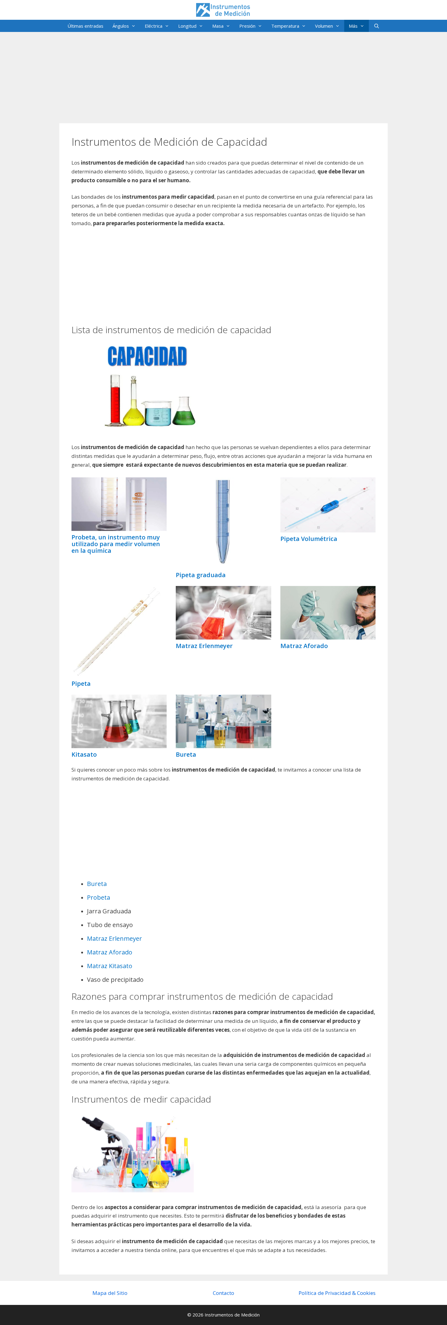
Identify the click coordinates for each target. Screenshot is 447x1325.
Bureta (186, 754)
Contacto (223, 1292)
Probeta (98, 897)
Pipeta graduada (201, 575)
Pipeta (81, 683)
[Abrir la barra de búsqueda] (376, 26)
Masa (218, 26)
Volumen (324, 26)
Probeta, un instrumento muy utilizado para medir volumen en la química (115, 544)
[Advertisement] (223, 74)
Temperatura (285, 26)
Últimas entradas (85, 26)
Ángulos (121, 26)
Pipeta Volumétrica (308, 539)
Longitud (187, 26)
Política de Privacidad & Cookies (337, 1292)
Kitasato (84, 754)
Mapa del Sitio (109, 1292)
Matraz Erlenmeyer (204, 646)
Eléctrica (153, 26)
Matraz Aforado (304, 646)
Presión (247, 26)
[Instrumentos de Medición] (223, 9)
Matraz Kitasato (109, 966)
